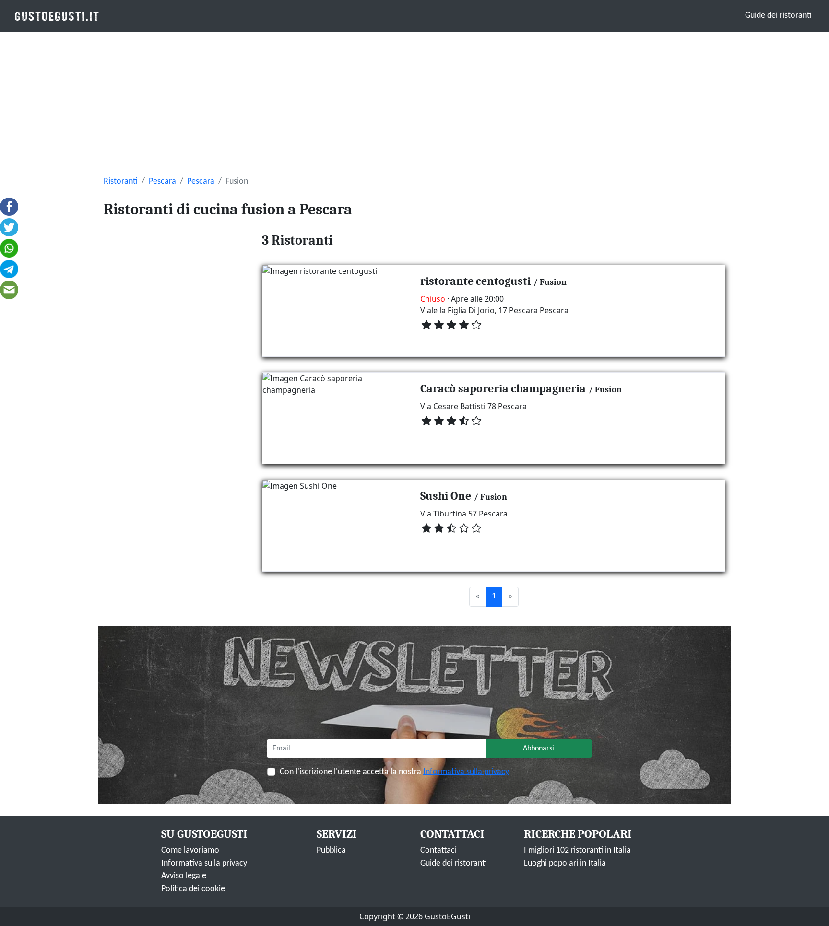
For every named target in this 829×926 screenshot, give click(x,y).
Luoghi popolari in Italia (565, 863)
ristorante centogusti (475, 281)
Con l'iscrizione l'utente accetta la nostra (394, 772)
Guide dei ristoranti (778, 16)
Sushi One (445, 496)
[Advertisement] (414, 103)
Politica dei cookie (193, 889)
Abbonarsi (538, 748)
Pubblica (331, 850)
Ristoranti (121, 181)
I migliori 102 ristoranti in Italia (577, 850)
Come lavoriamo (190, 850)
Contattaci (438, 850)
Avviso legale (183, 876)
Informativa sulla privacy (466, 772)
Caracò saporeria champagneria (503, 388)
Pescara (162, 181)
